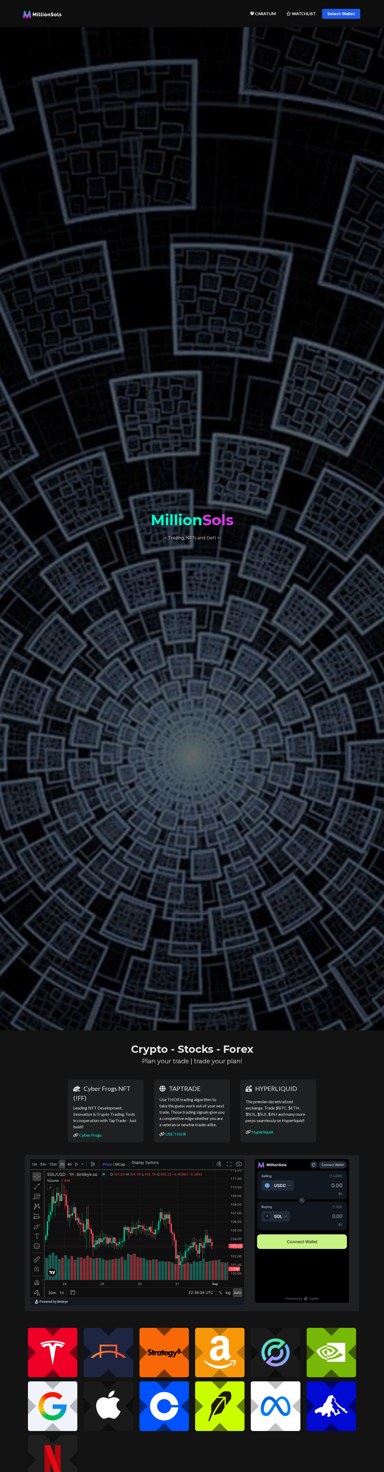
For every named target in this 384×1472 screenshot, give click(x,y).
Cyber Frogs (90, 1134)
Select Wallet (341, 13)
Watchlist (303, 13)
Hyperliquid (262, 1131)
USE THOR (175, 1133)
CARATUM (265, 13)
